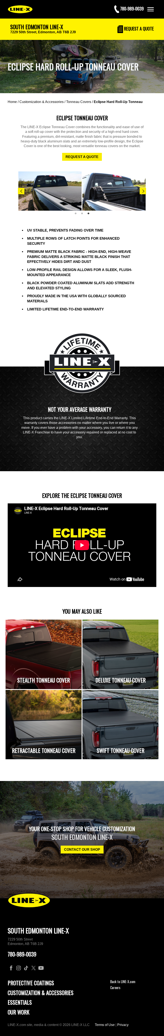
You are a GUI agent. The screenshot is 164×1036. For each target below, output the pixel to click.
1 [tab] (77, 215)
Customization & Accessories (41, 102)
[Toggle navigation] (150, 9)
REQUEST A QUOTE (82, 157)
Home (12, 102)
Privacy (123, 1025)
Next (143, 191)
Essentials (20, 1002)
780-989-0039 (22, 954)
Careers (115, 987)
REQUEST (138, 28)
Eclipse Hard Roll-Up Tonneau (118, 102)
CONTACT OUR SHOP (82, 849)
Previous (21, 191)
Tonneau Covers (78, 102)
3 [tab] (90, 215)
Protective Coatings (31, 983)
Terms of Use (105, 1025)
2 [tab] (83, 215)
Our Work (18, 1012)
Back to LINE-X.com (122, 981)
